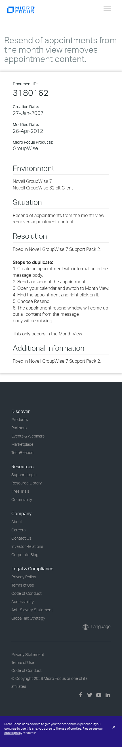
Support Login (24, 474)
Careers (18, 529)
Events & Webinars (28, 436)
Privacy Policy (23, 576)
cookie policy (13, 733)
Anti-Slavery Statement (32, 609)
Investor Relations (27, 546)
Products (19, 419)
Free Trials (20, 491)
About (16, 521)
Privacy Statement (27, 654)
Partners (19, 427)
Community (21, 499)
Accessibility (22, 601)
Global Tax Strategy (28, 618)
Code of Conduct (26, 593)
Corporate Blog (24, 554)
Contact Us (21, 538)
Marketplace (22, 444)
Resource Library (26, 482)
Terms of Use (22, 585)
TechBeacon (22, 452)
